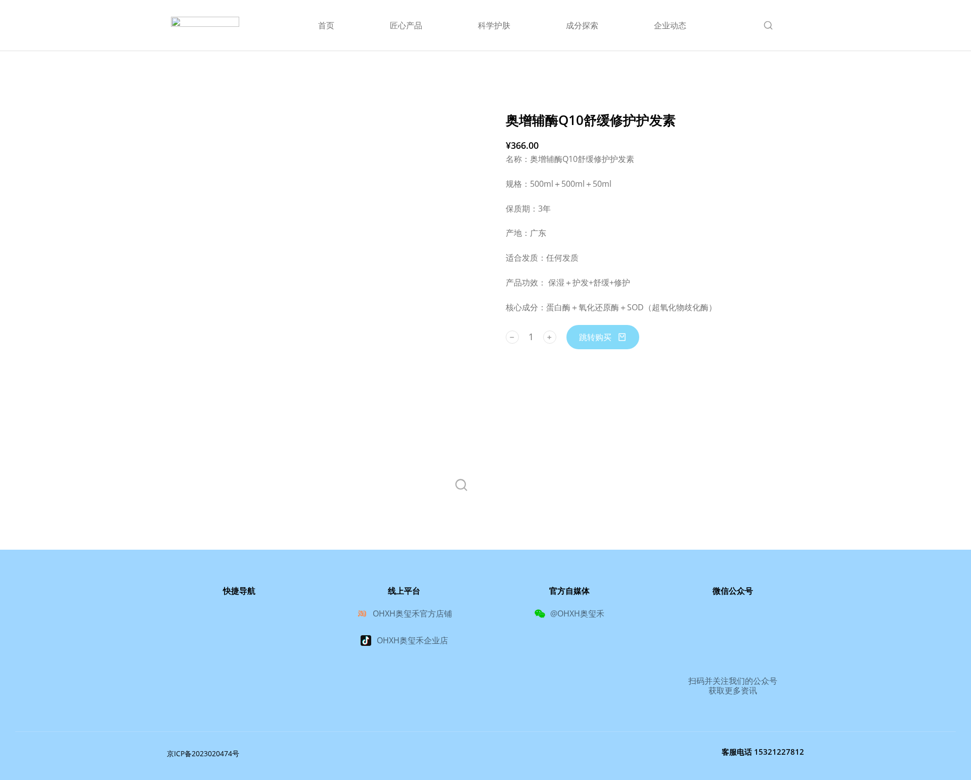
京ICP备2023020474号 (203, 753)
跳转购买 (595, 337)
